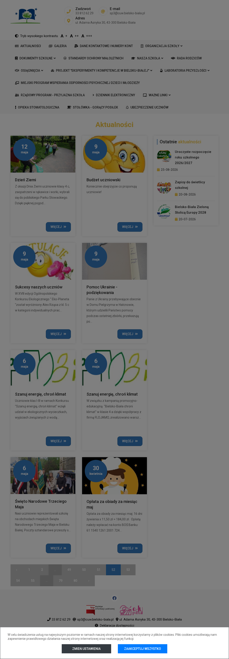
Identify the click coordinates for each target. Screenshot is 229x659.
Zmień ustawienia (86, 649)
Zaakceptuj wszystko (142, 649)
